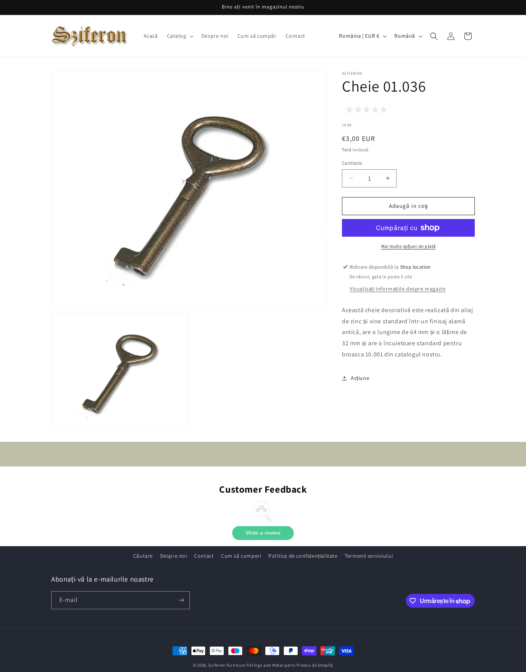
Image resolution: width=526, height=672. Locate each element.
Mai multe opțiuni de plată (408, 246)
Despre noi (173, 555)
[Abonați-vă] (181, 600)
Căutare (143, 555)
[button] (179, 36)
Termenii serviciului (369, 555)
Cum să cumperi (241, 555)
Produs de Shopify (315, 665)
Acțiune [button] (360, 377)
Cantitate (352, 163)
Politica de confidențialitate (302, 555)
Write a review (263, 533)
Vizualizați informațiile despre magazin (398, 288)
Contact (204, 555)
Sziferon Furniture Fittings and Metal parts (251, 665)
